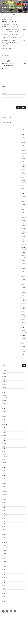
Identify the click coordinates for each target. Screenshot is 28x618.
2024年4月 (23, 201)
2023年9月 (23, 220)
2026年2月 (23, 142)
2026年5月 (23, 134)
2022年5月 (23, 263)
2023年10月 (23, 217)
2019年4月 (23, 319)
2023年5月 (23, 231)
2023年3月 (23, 236)
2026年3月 (23, 140)
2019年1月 (23, 327)
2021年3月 (23, 279)
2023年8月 (23, 223)
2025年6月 (23, 164)
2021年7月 (23, 274)
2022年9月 (23, 252)
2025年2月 (23, 174)
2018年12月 (23, 330)
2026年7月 (23, 129)
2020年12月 (23, 282)
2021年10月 (23, 271)
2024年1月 (23, 209)
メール (4, 93)
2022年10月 (23, 249)
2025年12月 (23, 148)
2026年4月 (23, 137)
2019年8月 (23, 308)
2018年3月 (23, 351)
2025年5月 (23, 166)
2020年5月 (23, 284)
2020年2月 (23, 292)
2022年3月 (23, 268)
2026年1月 (23, 145)
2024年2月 (23, 206)
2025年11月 (23, 150)
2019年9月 (23, 306)
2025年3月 (23, 172)
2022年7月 (23, 257)
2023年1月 (23, 241)
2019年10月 (23, 303)
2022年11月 (23, 247)
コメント (4, 68)
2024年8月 (23, 190)
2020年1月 (23, 295)
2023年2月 (23, 239)
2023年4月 (23, 233)
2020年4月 (23, 287)
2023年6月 (23, 228)
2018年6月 (23, 343)
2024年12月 (23, 180)
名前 (3, 86)
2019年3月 (23, 322)
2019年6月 (23, 314)
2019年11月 (23, 300)
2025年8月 (23, 158)
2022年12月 (23, 244)
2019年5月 (23, 316)
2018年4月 (23, 349)
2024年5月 (23, 198)
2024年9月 (23, 188)
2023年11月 (23, 215)
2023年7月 (23, 225)
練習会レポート (6, 55)
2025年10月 (23, 153)
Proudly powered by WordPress (8, 614)
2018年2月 (23, 354)
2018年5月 (23, 346)
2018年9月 (23, 335)
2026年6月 (23, 132)
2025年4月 (23, 169)
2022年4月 (23, 265)
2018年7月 (23, 341)
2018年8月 (23, 338)
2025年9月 (23, 156)
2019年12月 (23, 298)
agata (11, 19)
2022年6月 (23, 260)
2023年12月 (23, 212)
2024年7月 (23, 193)
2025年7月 (23, 161)
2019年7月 (23, 311)
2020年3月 (23, 290)
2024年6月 (23, 196)
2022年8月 (23, 255)
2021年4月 (23, 276)
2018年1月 (23, 357)
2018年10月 (23, 332)
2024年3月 (23, 204)
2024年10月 (23, 185)
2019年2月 (23, 324)
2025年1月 (23, 177)
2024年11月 (23, 182)
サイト (3, 99)
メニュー (15, 14)
